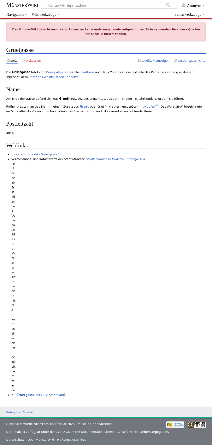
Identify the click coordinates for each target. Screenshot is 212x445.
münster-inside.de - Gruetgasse (34, 154)
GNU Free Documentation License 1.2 (93, 431)
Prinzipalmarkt (56, 72)
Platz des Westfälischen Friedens (53, 77)
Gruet (84, 106)
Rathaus (88, 72)
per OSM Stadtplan (39, 395)
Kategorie (13, 412)
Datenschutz (15, 439)
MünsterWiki (22, 5)
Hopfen (151, 106)
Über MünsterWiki (41, 439)
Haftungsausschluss (71, 439)
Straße (28, 412)
